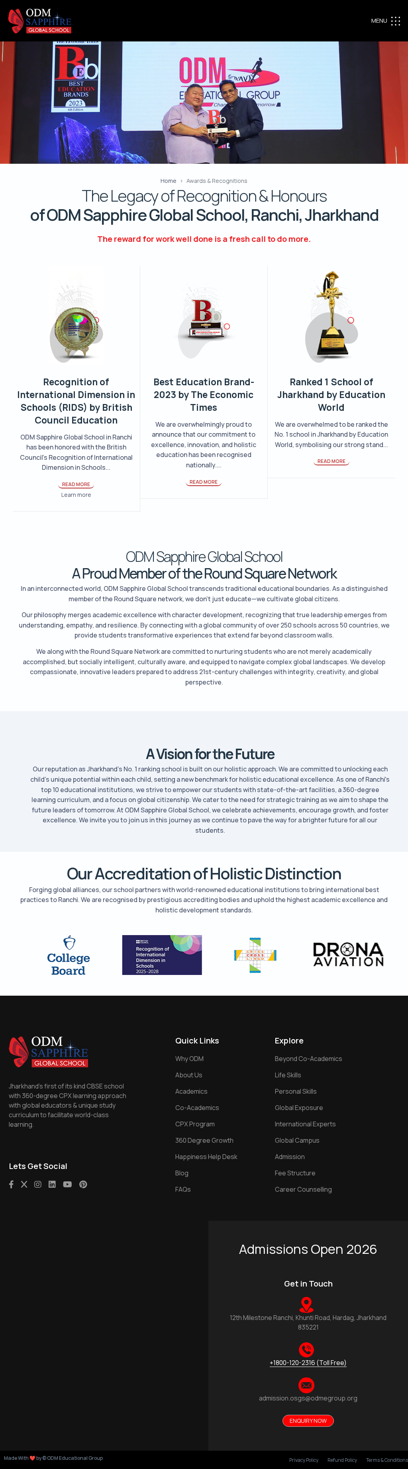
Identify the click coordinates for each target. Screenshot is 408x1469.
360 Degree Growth (204, 1140)
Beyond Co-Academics (308, 1058)
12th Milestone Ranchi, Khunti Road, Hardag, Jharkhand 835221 (308, 1322)
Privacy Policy (303, 1460)
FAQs (183, 1189)
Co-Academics (197, 1107)
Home (169, 180)
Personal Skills (296, 1091)
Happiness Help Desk (206, 1156)
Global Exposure (299, 1107)
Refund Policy (342, 1460)
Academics (191, 1091)
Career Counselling (303, 1189)
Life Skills (288, 1075)
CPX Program (195, 1124)
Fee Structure (295, 1173)
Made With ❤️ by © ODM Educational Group (53, 1458)
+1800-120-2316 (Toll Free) (308, 1362)
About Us (188, 1075)
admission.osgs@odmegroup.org (308, 1398)
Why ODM (189, 1058)
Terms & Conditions (387, 1460)
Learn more (76, 494)
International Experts (305, 1124)
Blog (181, 1173)
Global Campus (297, 1140)
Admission (290, 1156)
